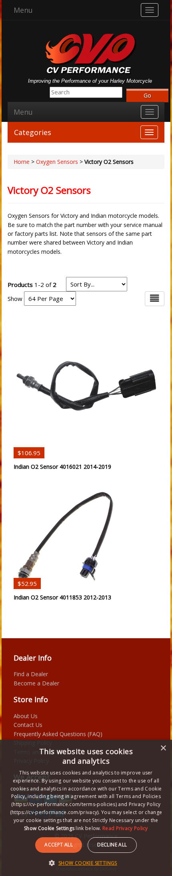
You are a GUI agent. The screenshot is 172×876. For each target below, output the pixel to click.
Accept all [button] (58, 844)
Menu (23, 10)
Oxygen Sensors (57, 161)
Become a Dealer (36, 683)
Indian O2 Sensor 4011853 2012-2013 (62, 597)
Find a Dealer (31, 674)
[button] (86, 862)
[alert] (86, 808)
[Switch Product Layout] (154, 298)
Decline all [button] (112, 844)
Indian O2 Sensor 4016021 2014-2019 (62, 466)
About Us (26, 716)
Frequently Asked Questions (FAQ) (58, 734)
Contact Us (28, 725)
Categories (32, 132)
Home (22, 161)
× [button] (163, 748)
